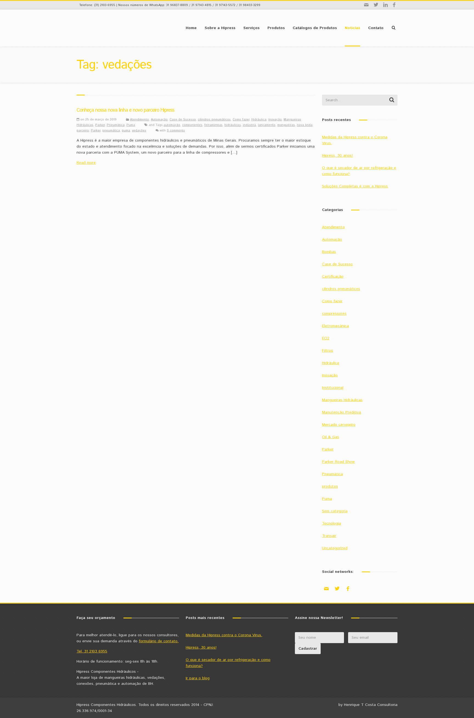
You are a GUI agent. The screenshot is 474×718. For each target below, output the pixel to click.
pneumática (111, 130)
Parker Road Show (338, 461)
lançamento (266, 125)
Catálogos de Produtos (315, 28)
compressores (334, 313)
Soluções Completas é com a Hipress (355, 186)
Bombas (329, 252)
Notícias (352, 28)
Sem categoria (335, 511)
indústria (249, 125)
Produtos (276, 28)
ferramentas (213, 125)
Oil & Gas (330, 437)
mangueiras (286, 125)
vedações (139, 130)
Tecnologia (331, 523)
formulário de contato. (159, 641)
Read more (86, 162)
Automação (159, 119)
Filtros (327, 350)
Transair (329, 536)
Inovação (275, 119)
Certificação (332, 276)
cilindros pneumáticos (214, 119)
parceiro (83, 130)
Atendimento (139, 119)
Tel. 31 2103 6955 (92, 651)
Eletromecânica (335, 326)
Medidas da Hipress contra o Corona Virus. (224, 635)
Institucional (332, 387)
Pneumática (116, 125)
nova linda (304, 125)
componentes (192, 125)
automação (171, 125)
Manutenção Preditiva (341, 412)
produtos (330, 486)
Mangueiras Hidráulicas (342, 400)
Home (191, 28)
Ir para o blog (198, 678)
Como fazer (241, 119)
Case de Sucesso (183, 119)
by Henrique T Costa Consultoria (367, 705)
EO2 (325, 338)
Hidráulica (258, 119)
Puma (130, 125)
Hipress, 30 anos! (337, 155)
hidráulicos (232, 125)
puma (126, 130)
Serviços (251, 28)
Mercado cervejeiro (339, 424)
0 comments (176, 130)
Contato (375, 28)
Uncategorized (335, 548)
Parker (100, 125)
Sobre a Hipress (220, 28)
